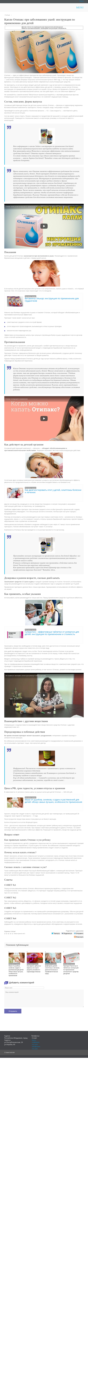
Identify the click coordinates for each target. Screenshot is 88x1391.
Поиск (81, 1)
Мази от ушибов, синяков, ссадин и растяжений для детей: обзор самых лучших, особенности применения (53, 800)
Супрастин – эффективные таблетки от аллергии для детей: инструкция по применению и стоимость (52, 633)
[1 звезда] (5, 933)
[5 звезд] (12, 933)
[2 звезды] (7, 933)
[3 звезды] (9, 933)
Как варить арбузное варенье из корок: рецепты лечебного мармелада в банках (34, 969)
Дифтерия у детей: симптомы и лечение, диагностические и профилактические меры (52, 970)
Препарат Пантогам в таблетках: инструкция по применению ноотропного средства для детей (70, 970)
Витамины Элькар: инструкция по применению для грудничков (52, 299)
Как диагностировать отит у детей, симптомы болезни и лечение (53, 491)
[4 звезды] (11, 933)
